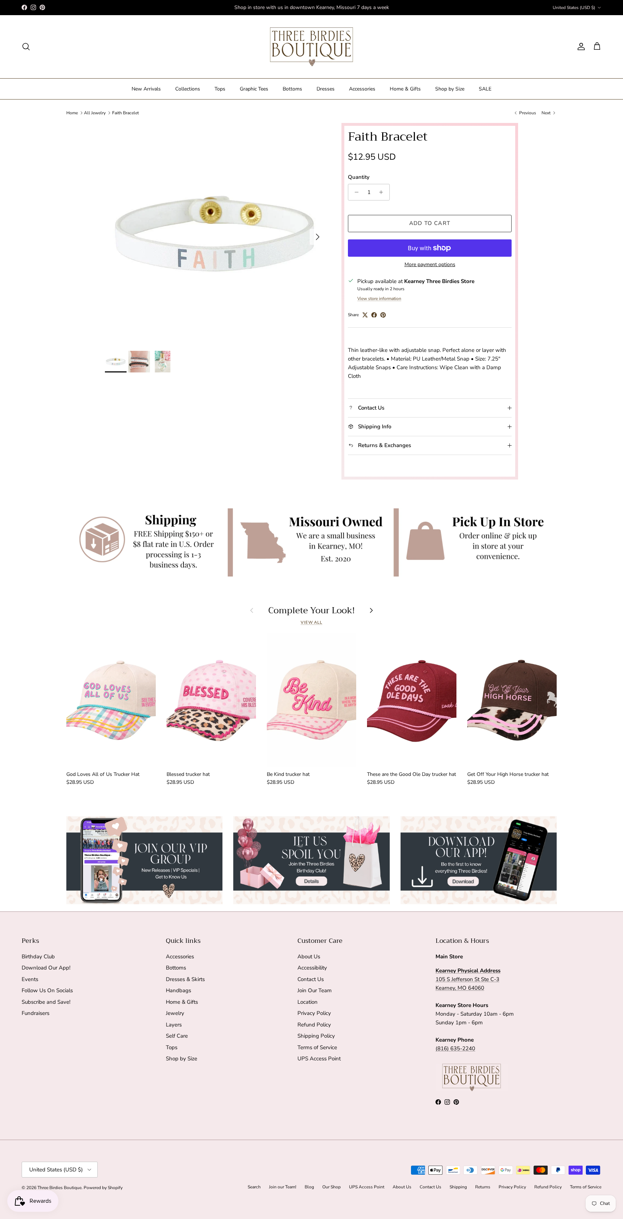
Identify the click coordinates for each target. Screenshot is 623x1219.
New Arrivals (146, 88)
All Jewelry (95, 113)
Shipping (458, 1187)
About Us (308, 956)
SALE (485, 88)
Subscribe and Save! (46, 1002)
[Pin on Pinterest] (383, 315)
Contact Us (310, 979)
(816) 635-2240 (455, 1048)
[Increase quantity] (383, 192)
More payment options (430, 265)
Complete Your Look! (311, 610)
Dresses (326, 88)
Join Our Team (314, 990)
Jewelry (175, 1013)
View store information (379, 298)
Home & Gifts (405, 88)
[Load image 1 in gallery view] (215, 233)
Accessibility (312, 967)
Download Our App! (46, 967)
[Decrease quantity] (354, 192)
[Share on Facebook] (374, 315)
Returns (482, 1187)
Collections (187, 88)
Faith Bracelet (125, 113)
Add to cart (429, 223)
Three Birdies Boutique (59, 1188)
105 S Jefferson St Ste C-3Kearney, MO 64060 (468, 979)
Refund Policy (314, 1024)
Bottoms (292, 88)
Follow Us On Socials (47, 990)
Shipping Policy (316, 1035)
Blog (309, 1187)
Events (30, 979)
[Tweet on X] (365, 315)
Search (254, 1187)
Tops (220, 88)
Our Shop (331, 1187)
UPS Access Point (319, 1058)
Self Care (177, 1035)
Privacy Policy (314, 1013)
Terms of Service (317, 1047)
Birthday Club (38, 956)
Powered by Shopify (103, 1188)
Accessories (362, 88)
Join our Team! (282, 1187)
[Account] (580, 46)
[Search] (26, 46)
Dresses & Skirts (185, 979)
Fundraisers (35, 1013)
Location (307, 1002)
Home (72, 113)
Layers (174, 1024)
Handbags (178, 990)
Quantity (359, 177)
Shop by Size (449, 88)
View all (311, 622)
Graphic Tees (254, 88)
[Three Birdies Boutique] (311, 46)
